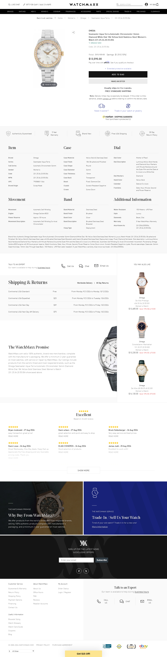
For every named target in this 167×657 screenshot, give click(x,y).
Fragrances (71, 11)
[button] (154, 4)
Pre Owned (141, 11)
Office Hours (38, 592)
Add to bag (118, 74)
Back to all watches (44, 18)
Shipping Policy (14, 596)
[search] (118, 4)
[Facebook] (79, 571)
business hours (44, 267)
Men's (33, 11)
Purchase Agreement (62, 644)
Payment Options (15, 599)
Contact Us (12, 607)
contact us (107, 98)
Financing (12, 603)
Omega (83, 18)
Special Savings (112, 11)
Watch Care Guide (15, 626)
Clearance (155, 11)
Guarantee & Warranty (17, 588)
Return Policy (13, 592)
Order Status (63, 588)
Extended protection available (118, 68)
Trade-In (127, 11)
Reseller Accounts (40, 603)
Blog (10, 634)
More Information (100, 526)
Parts (98, 11)
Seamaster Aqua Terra (100, 18)
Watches (22, 11)
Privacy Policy (43, 644)
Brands (10, 11)
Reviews (36, 599)
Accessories (86, 11)
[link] (101, 108)
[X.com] (86, 571)
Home (60, 18)
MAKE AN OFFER (118, 81)
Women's (44, 11)
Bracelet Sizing (14, 619)
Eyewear (56, 11)
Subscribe (102, 559)
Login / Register (64, 592)
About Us (37, 588)
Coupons (11, 630)
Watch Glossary (14, 622)
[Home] (84, 4)
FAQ (34, 596)
